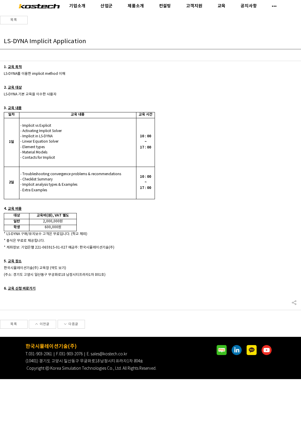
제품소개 (136, 6)
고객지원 (194, 6)
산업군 (107, 6)
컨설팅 (165, 6)
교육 (222, 6)
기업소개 (77, 6)
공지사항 (248, 6)
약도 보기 (58, 268)
